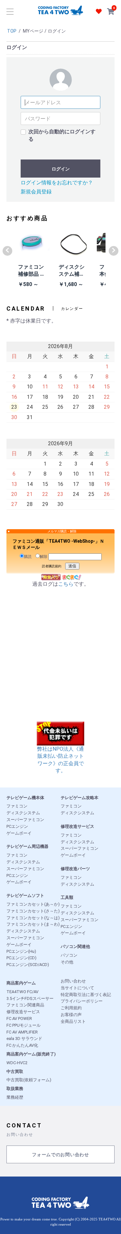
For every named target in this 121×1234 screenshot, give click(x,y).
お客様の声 (71, 1014)
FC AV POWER (19, 1018)
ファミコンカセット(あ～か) (33, 904)
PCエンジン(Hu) (21, 951)
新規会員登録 (36, 192)
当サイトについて (77, 987)
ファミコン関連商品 (25, 1005)
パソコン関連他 (75, 946)
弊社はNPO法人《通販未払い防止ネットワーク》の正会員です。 (60, 760)
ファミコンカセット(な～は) (33, 917)
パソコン (69, 955)
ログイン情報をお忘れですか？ (57, 183)
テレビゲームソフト (25, 895)
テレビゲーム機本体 (25, 797)
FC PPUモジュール (23, 1025)
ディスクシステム (23, 812)
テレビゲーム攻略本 (79, 797)
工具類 (67, 897)
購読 (28, 556)
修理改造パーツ (75, 868)
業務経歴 (14, 1097)
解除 (43, 556)
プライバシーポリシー (82, 1001)
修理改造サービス (77, 826)
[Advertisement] (60, 661)
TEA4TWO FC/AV (22, 991)
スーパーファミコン (25, 819)
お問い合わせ (73, 981)
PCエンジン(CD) (21, 957)
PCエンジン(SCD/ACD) (27, 964)
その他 (67, 962)
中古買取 (14, 1071)
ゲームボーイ (19, 833)
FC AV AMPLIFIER (22, 1032)
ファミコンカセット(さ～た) (33, 911)
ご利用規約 (71, 1007)
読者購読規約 (51, 566)
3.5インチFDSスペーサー (30, 998)
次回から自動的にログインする (62, 135)
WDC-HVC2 (16, 1062)
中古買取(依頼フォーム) (28, 1079)
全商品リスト (73, 1021)
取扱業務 (14, 1088)
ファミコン (16, 806)
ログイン (61, 168)
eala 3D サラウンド (24, 1038)
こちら (66, 584)
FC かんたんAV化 (22, 1045)
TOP (11, 31)
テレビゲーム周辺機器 (27, 846)
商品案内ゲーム (21, 983)
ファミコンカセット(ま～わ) (33, 924)
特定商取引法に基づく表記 (86, 994)
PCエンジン (17, 826)
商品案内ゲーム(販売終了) (31, 1054)
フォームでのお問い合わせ (60, 1154)
